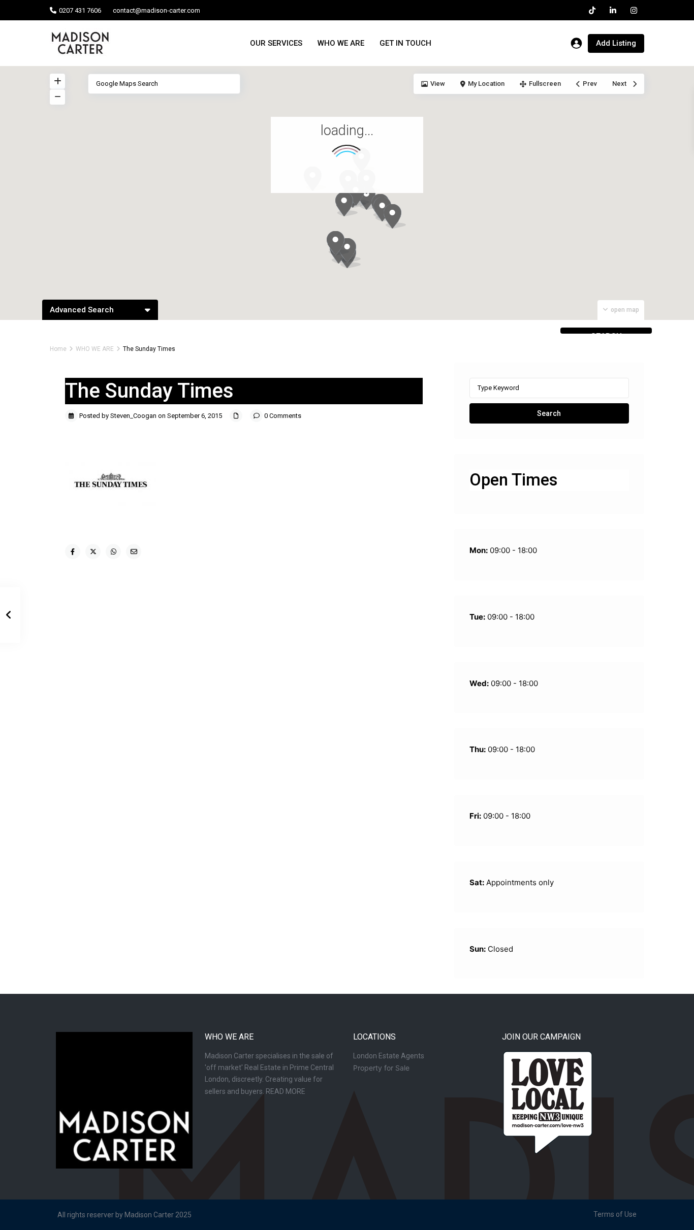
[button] (399, 219)
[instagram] (633, 10)
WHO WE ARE (341, 43)
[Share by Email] (133, 551)
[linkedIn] (613, 10)
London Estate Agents (388, 1056)
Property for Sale (381, 1067)
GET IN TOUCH (405, 43)
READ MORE (285, 1091)
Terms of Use (615, 1214)
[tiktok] (592, 10)
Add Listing (616, 43)
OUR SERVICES (276, 43)
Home (58, 348)
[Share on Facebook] (72, 551)
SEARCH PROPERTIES (606, 333)
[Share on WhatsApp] (113, 551)
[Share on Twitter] (93, 551)
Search (549, 413)
